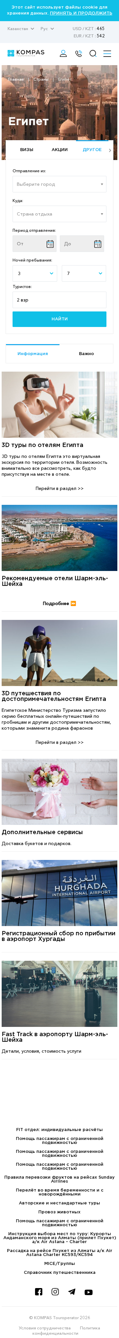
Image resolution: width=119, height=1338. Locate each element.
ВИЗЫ (26, 150)
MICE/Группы (59, 1264)
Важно (86, 354)
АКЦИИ (60, 150)
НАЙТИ (60, 319)
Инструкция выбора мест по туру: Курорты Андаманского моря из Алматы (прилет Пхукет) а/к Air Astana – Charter (59, 1238)
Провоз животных (59, 1212)
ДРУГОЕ (92, 150)
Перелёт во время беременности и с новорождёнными (59, 1192)
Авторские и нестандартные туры (59, 1203)
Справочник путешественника (60, 1273)
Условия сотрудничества (45, 1327)
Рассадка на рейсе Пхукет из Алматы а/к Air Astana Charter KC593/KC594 (59, 1253)
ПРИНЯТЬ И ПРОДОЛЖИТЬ (81, 13)
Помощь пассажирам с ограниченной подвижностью (59, 1141)
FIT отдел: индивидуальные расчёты (59, 1130)
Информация (33, 354)
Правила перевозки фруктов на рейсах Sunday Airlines (59, 1179)
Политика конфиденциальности (66, 1330)
